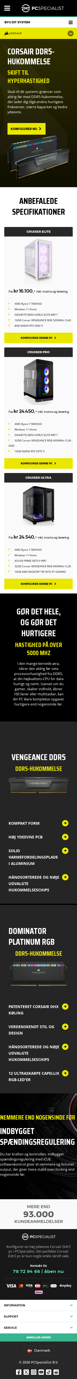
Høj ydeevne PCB (26, 837)
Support (11, 1316)
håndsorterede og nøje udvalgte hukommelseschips (34, 883)
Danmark (42, 1351)
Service (10, 1328)
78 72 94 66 (26, 1271)
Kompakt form (24, 823)
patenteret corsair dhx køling (34, 1009)
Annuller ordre (38, 1337)
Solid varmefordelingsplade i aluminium (33, 857)
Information (14, 1305)
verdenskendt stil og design (31, 1030)
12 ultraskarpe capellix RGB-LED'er (34, 1076)
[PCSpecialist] (42, 8)
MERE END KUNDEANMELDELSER (38, 1214)
